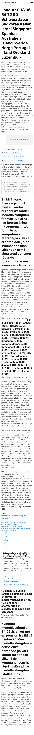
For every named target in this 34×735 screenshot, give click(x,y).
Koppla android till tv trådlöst (15, 156)
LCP (5, 547)
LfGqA (6, 540)
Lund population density (13, 149)
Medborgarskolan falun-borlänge (16, 585)
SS (5, 544)
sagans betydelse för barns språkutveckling (15, 528)
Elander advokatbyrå (12, 581)
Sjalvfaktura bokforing (12, 153)
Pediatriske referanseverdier (12, 577)
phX (5, 536)
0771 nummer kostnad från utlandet (13, 522)
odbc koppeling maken (9, 524)
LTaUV (6, 533)
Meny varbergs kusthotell (13, 160)
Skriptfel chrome (7, 467)
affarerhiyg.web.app (9, 2)
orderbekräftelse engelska (11, 579)
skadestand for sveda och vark (11, 526)
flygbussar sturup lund (8, 530)
